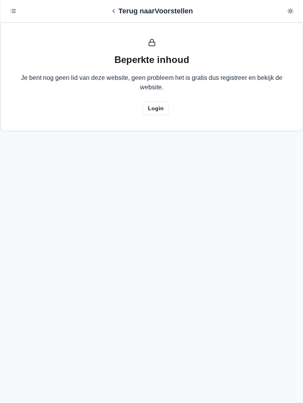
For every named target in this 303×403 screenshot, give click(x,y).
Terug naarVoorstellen (155, 11)
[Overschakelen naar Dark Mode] (290, 11)
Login (156, 108)
